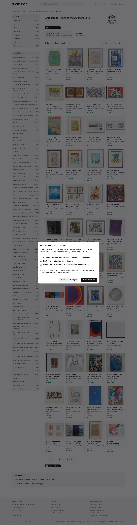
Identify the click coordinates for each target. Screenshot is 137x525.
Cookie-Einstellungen (69, 280)
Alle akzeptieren (89, 280)
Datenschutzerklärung (74, 270)
